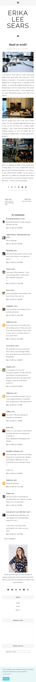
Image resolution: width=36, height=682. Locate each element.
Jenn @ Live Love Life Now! (16, 512)
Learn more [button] (7, 674)
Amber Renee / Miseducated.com (18, 235)
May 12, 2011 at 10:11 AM (14, 315)
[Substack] (24, 589)
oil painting (24, 190)
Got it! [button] (6, 678)
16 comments (24, 48)
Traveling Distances (13, 219)
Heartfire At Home (12, 451)
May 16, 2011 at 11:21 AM (14, 487)
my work (17, 190)
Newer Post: (9, 201)
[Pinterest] (12, 589)
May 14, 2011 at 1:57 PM (14, 405)
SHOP (18, 606)
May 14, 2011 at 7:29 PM (14, 421)
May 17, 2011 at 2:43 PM (14, 505)
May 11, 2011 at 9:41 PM (14, 244)
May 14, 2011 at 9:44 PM (14, 473)
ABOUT (18, 610)
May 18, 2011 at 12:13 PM (14, 534)
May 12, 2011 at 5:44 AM (14, 299)
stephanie (9, 306)
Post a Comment (9, 539)
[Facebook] (8, 589)
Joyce (8, 290)
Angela (8, 367)
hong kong (12, 190)
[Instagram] (16, 589)
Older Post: (26, 200)
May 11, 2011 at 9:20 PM (14, 228)
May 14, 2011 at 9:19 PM (14, 444)
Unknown (9, 322)
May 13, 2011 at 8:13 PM (14, 386)
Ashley (8, 411)
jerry (8, 427)
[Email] (28, 589)
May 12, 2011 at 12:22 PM (14, 339)
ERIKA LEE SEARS (18, 19)
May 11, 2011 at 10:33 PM (14, 262)
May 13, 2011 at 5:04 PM (14, 360)
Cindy (8, 493)
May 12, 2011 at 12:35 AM (14, 283)
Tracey (8, 269)
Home (18, 603)
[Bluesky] (20, 589)
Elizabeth (9, 250)
